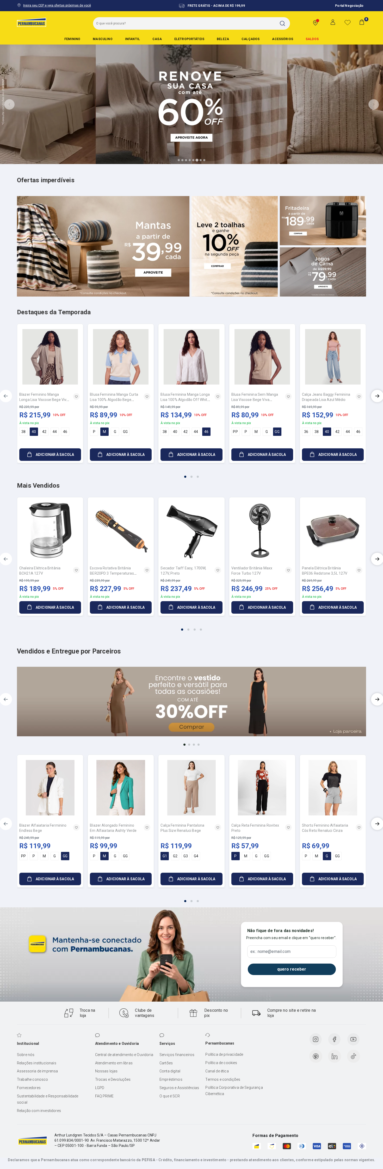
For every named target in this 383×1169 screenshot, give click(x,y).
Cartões (166, 1063)
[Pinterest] (315, 1056)
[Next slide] (373, 104)
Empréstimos (170, 1079)
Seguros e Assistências (179, 1088)
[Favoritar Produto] (76, 396)
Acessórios (282, 39)
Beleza (223, 39)
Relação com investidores (39, 1111)
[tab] (179, 160)
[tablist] (191, 473)
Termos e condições (222, 1079)
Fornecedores (29, 1088)
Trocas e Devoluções (113, 1079)
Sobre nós (25, 1055)
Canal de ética (216, 1071)
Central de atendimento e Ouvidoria (124, 1055)
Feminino (72, 39)
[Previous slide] (9, 104)
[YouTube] (353, 1039)
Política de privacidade (224, 1054)
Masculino (102, 39)
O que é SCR (169, 1096)
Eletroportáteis (189, 39)
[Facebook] (334, 1039)
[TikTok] (353, 1056)
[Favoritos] (347, 22)
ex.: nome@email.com (270, 952)
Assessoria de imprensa (37, 1071)
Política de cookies (221, 1063)
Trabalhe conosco (32, 1079)
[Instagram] (315, 1039)
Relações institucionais (36, 1063)
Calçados (251, 39)
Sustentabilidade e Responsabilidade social (47, 1099)
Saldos (312, 39)
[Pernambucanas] (31, 22)
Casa (157, 39)
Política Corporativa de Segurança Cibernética (234, 1090)
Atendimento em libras (114, 1063)
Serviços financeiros (176, 1055)
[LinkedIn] (334, 1056)
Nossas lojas (106, 1071)
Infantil (132, 39)
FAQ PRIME (104, 1096)
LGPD (99, 1088)
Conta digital (169, 1071)
